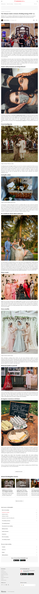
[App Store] (23, 574)
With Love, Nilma (33, 45)
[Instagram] (8, 585)
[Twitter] (4, 585)
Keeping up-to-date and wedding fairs (8, 518)
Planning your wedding (5, 11)
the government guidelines (21, 120)
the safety (36, 52)
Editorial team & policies (4, 577)
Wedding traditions (5, 514)
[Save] (36, 20)
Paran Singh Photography (31, 298)
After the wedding (5, 536)
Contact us (2, 570)
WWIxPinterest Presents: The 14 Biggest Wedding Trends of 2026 (7, 491)
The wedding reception (6, 539)
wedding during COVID (20, 115)
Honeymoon (4, 534)
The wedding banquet (6, 523)
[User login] (37, 1)
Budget (3, 552)
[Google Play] (30, 574)
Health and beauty (5, 531)
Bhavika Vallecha (6, 20)
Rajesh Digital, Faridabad (32, 112)
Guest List (4, 549)
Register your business (4, 574)
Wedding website (3, 580)
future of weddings (17, 457)
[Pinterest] (6, 585)
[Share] (34, 20)
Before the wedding (5, 510)
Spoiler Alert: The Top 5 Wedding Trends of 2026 (22, 491)
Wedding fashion (5, 528)
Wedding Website (5, 555)
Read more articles (19, 501)
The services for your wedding (7, 526)
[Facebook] (2, 585)
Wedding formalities (5, 516)
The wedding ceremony (6, 520)
